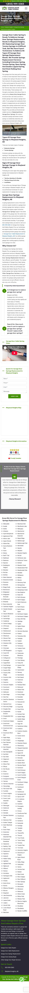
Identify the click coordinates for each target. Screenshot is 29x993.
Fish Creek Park (7, 788)
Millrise (19, 577)
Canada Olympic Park (7, 610)
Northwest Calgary (22, 616)
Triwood (19, 835)
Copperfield (6, 663)
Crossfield (6, 689)
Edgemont (6, 759)
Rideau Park (20, 689)
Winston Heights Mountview (22, 902)
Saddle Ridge (21, 716)
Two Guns (20, 848)
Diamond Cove (7, 704)
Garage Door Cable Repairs (8, 948)
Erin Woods (6, 769)
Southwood (20, 792)
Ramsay (19, 672)
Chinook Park (7, 638)
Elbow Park (6, 764)
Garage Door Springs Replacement (10, 954)
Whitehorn (20, 889)
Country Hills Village (6, 674)
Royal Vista (20, 709)
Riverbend (20, 692)
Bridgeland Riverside (6, 596)
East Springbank (7, 752)
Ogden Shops (21, 626)
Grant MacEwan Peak (7, 826)
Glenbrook (6, 808)
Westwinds (20, 886)
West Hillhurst (21, 879)
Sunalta (19, 818)
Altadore (5, 531)
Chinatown (6, 636)
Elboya (5, 766)
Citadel (5, 645)
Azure (4, 550)
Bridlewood (6, 599)
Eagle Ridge (6, 737)
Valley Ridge (20, 862)
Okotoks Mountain (22, 631)
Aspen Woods (7, 541)
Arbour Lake (6, 538)
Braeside (5, 584)
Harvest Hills (6, 849)
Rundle (19, 711)
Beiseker (5, 570)
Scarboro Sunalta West (22, 732)
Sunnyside (20, 823)
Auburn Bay (6, 543)
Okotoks (19, 628)
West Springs (21, 881)
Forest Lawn (6, 796)
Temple (19, 830)
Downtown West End (8, 734)
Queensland (20, 670)
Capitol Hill (6, 616)
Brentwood (6, 589)
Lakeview (6, 898)
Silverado (20, 758)
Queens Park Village (21, 666)
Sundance (20, 821)
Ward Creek (20, 874)
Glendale (5, 813)
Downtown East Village (7, 729)
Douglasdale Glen (8, 716)
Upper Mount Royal (21, 858)
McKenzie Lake (21, 558)
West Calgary (21, 877)
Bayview (5, 563)
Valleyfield (20, 864)
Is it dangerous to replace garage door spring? (16, 291)
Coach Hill (6, 653)
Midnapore (20, 575)
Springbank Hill (21, 794)
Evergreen (6, 776)
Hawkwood (6, 851)
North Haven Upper (20, 610)
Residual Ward (21, 684)
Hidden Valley (7, 858)
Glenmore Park (7, 820)
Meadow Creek (21, 565)
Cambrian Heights (8, 606)
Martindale (20, 545)
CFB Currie (6, 626)
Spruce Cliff (20, 796)
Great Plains (6, 829)
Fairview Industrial (8, 783)
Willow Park (20, 896)
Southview (20, 784)
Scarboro (20, 728)
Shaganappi (20, 740)
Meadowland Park (22, 568)
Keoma (5, 885)
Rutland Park (21, 714)
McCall (19, 555)
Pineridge (20, 658)
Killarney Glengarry (8, 888)
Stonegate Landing (20, 807)
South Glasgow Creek (21, 778)
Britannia (5, 601)
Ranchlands (20, 675)
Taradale (19, 828)
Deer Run (5, 697)
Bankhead (6, 558)
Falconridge (6, 786)
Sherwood (20, 750)
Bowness (5, 582)
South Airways (21, 770)
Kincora (5, 890)
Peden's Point (21, 648)
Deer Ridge (6, 694)
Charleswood (7, 631)
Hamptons (6, 844)
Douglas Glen (7, 709)
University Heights (22, 850)
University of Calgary (21, 854)
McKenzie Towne (22, 560)
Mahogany (20, 528)
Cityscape (6, 648)
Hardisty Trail (7, 846)
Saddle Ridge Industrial (21, 720)
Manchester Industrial (20, 535)
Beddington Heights (6, 566)
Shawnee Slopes (22, 743)
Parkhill (19, 641)
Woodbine (20, 906)
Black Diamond (7, 577)
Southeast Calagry (22, 782)
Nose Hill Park (21, 619)
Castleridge (6, 618)
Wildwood (20, 891)
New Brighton (21, 592)
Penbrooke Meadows (20, 654)
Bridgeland (6, 592)
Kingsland (6, 893)
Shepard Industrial (22, 748)
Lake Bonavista (7, 895)
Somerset (20, 767)
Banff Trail (6, 555)
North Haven (20, 607)
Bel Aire (5, 572)
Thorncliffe (20, 833)
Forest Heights (7, 793)
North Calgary (21, 599)
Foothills (5, 791)
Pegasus (19, 651)
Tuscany (19, 843)
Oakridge (19, 621)
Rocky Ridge (20, 694)
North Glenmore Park (21, 603)
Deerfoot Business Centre (8, 700)
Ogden (19, 624)
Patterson (20, 646)
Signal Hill (20, 753)
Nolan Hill (20, 595)
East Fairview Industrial (7, 743)
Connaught (6, 660)
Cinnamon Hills (7, 643)
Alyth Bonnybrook (8, 533)
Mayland (19, 550)
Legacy (5, 903)
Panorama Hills (21, 636)
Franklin (5, 803)
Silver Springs (21, 755)
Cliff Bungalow (7, 650)
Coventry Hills (7, 677)
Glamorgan (6, 805)
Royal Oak (20, 707)
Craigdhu (5, 680)
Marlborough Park (22, 543)
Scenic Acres (21, 736)
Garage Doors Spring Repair (8, 957)
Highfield (5, 861)
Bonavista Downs (8, 580)
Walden (19, 872)
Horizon (5, 871)
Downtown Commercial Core (8, 724)
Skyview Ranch (21, 765)
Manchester (20, 531)
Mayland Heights (9, 27)
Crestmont (6, 687)
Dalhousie (6, 692)
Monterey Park (21, 582)
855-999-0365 (9, 967)
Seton (19, 738)
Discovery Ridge (7, 706)
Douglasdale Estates (6, 712)
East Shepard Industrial (7, 748)
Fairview (5, 781)
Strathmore (20, 816)
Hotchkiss (6, 873)
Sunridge (19, 825)
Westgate (20, 884)
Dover (5, 718)
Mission (19, 580)
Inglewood (6, 878)
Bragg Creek (6, 587)
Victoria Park (21, 869)
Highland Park (7, 863)
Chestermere (7, 633)
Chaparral (5, 628)
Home (2, 27)
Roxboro (19, 704)
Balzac (5, 553)
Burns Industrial (7, 604)
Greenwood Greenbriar (6, 840)
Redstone (20, 680)
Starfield (19, 804)
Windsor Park (21, 899)
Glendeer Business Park (8, 816)
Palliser (19, 633)
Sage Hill (19, 723)
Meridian (19, 572)
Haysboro (6, 853)
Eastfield (5, 754)
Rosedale (20, 697)
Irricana (5, 880)
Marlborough (20, 541)
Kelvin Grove (6, 883)
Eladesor (5, 761)
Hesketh (5, 856)
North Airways (21, 597)
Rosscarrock (20, 702)
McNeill (19, 563)
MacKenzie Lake (22, 526)
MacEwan (6, 912)
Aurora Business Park (7, 547)
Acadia (5, 526)
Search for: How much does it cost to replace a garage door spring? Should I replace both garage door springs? (16, 328)
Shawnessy (20, 745)
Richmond (20, 687)
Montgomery (21, 585)
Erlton (5, 771)
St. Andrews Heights (20, 800)
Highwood (6, 866)
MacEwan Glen (21, 524)
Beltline (5, 575)
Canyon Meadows (8, 613)
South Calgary (21, 772)
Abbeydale (6, 524)
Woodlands (20, 908)
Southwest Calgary (20, 788)
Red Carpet (20, 677)
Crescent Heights (8, 684)
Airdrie (5, 528)
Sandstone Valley (22, 726)
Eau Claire (6, 756)
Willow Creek (21, 894)
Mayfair (19, 548)
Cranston (5, 682)
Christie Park (6, 640)
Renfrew (19, 682)
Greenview (6, 832)
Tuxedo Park (21, 845)
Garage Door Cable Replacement (10, 951)
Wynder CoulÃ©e (22, 911)
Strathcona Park (22, 813)
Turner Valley (21, 840)
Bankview (6, 560)
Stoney (19, 811)
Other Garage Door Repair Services (11, 960)
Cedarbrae (6, 621)
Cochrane (6, 655)
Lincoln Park (6, 905)
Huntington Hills (7, 876)
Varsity (19, 867)
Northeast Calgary (22, 614)
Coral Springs (7, 665)
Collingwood (6, 658)
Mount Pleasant (22, 587)
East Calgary (6, 740)
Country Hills (6, 670)
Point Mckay (21, 660)
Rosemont (20, 699)
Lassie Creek (6, 900)
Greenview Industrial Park (7, 836)
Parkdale (19, 638)
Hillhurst (5, 868)
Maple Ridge (20, 538)
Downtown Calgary (8, 721)
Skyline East (20, 760)
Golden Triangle (7, 822)
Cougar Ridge (7, 667)
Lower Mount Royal (7, 909)
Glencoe (5, 810)
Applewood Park (8, 536)
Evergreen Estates (8, 779)
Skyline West (21, 763)
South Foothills (21, 775)
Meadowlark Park (22, 570)
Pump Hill (20, 663)
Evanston (5, 774)
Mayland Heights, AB (11, 971)
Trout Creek (20, 838)
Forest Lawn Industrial (6, 799)
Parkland (19, 643)
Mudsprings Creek (22, 590)
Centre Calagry (7, 623)
